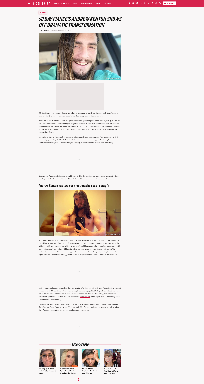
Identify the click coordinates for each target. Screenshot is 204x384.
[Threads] (152, 3)
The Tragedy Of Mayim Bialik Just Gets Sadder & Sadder (47, 371)
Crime (98, 3)
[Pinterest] (145, 3)
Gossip (75, 3)
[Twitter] (141, 3)
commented (54, 310)
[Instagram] (137, 3)
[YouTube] (133, 3)
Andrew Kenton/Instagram (112, 78)
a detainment (85, 296)
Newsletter (171, 3)
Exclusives (65, 3)
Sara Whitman (45, 30)
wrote (65, 307)
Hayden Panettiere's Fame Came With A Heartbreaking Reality (68, 371)
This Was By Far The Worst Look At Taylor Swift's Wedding (111, 371)
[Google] (156, 3)
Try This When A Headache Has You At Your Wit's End (89, 371)
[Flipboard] (149, 3)
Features (107, 3)
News (56, 3)
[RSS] (160, 3)
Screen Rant (53, 137)
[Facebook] (129, 3)
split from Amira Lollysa (104, 288)
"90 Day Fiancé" (45, 113)
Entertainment (87, 3)
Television (43, 13)
